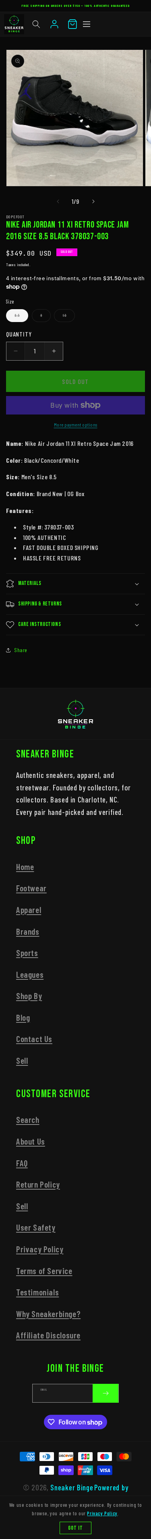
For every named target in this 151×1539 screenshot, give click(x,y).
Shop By (29, 996)
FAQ (22, 1163)
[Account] (54, 24)
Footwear (31, 888)
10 (68, 317)
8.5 (21, 317)
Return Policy (38, 1184)
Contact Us (34, 1039)
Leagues (29, 974)
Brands (27, 931)
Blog (23, 1017)
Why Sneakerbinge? (48, 1314)
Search (27, 1119)
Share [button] (20, 649)
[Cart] (72, 24)
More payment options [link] (75, 424)
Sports (27, 953)
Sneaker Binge (71, 1487)
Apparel (28, 910)
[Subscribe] (105, 1393)
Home (25, 867)
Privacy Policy (39, 1249)
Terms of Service (44, 1271)
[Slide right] (93, 201)
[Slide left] (58, 201)
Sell (22, 1060)
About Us (30, 1141)
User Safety (36, 1227)
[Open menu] (86, 24)
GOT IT (75, 1528)
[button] (36, 24)
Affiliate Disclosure (48, 1335)
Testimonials (37, 1292)
